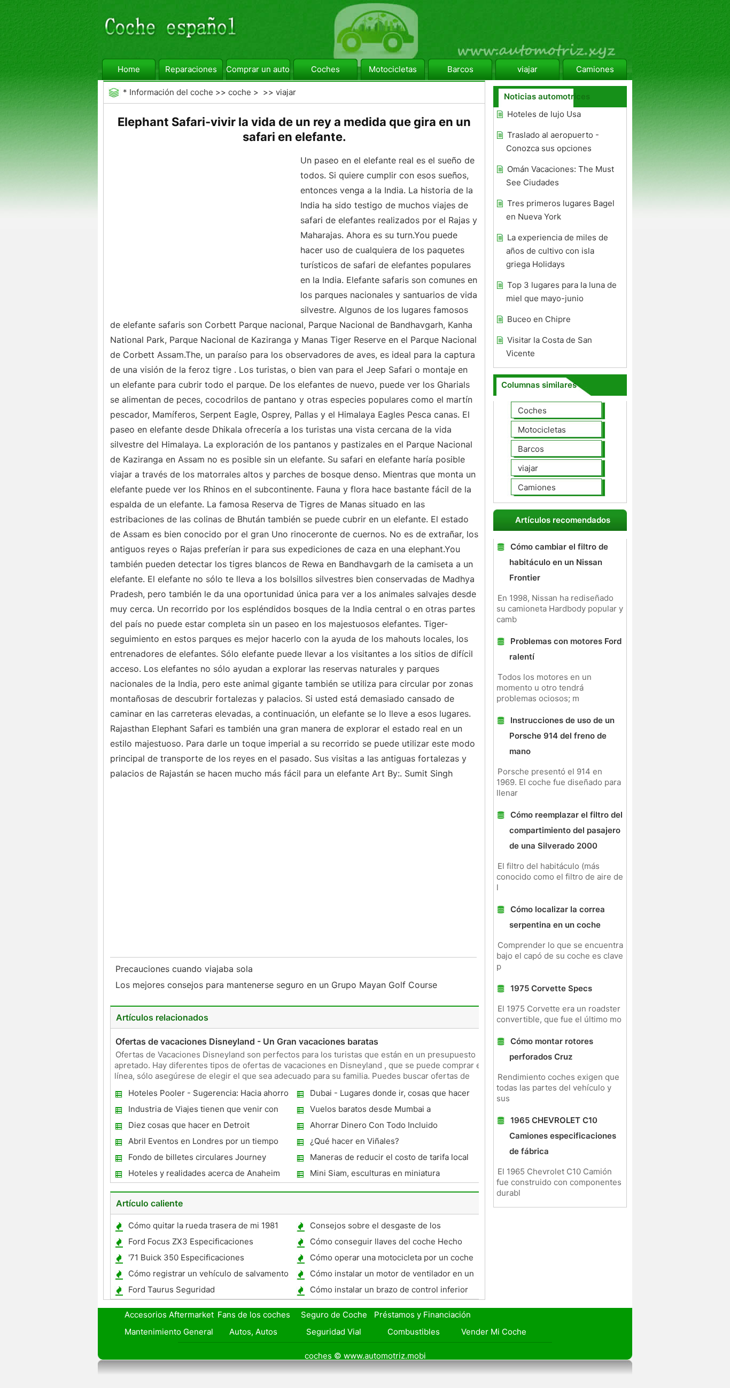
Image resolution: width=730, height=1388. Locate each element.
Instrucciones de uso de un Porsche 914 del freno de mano (562, 735)
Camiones (595, 69)
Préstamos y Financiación (422, 1314)
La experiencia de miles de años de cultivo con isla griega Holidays (557, 250)
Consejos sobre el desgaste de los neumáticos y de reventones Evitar (375, 1227)
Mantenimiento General (169, 1332)
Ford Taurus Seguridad (171, 1289)
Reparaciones (191, 69)
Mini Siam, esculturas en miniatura (375, 1173)
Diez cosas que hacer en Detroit (189, 1125)
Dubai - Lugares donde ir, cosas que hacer (390, 1093)
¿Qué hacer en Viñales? (354, 1141)
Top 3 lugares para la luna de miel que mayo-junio (561, 291)
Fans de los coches (254, 1314)
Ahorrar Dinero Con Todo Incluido (374, 1125)
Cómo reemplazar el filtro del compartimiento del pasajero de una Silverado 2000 (566, 830)
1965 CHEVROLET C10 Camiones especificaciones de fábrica (562, 1135)
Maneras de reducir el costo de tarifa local (389, 1157)
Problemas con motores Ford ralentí (565, 649)
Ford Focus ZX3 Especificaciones (190, 1241)
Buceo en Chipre (539, 319)
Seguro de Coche (334, 1314)
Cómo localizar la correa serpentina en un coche (557, 917)
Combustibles (413, 1332)
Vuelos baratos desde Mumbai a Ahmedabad (370, 1111)
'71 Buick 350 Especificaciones (186, 1257)
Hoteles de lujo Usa (544, 114)
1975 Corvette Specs (551, 988)
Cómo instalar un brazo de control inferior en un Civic (388, 1291)
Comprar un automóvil (258, 69)
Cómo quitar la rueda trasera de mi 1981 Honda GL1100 (202, 1227)
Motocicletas (393, 69)
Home (129, 69)
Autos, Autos (253, 1332)
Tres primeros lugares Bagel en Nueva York (560, 210)
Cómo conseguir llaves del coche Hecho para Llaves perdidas (385, 1243)
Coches (325, 69)
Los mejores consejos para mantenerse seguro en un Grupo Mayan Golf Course (277, 984)
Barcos (460, 69)
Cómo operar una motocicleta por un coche (391, 1257)
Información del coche (171, 92)
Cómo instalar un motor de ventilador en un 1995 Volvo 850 (391, 1275)
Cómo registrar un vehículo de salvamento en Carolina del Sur (208, 1275)
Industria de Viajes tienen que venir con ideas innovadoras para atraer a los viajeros (209, 1111)
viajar (527, 69)
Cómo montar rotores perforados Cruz (551, 1049)
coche (239, 92)
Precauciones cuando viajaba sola (185, 968)
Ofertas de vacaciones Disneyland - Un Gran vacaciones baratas (246, 1041)
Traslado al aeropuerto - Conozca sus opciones (552, 141)
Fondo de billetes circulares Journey (197, 1157)
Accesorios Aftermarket (169, 1314)
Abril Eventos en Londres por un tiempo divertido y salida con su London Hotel (202, 1143)
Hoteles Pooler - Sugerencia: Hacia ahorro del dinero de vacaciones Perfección (208, 1095)
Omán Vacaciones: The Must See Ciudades (560, 175)
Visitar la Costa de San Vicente (549, 346)
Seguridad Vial (333, 1332)
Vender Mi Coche (493, 1332)
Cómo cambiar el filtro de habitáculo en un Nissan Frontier (558, 562)
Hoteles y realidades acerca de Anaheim (204, 1173)
